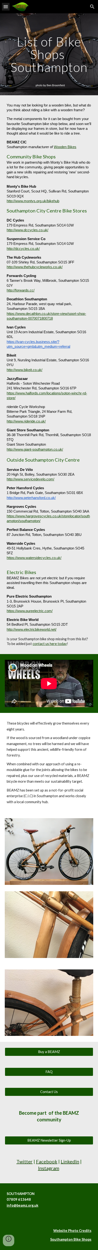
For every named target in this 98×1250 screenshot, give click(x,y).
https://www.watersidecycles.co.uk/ (34, 558)
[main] (49, 54)
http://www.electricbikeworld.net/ (31, 629)
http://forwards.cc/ (20, 290)
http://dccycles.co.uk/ (23, 249)
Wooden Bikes (65, 147)
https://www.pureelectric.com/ (30, 611)
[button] (5, 6)
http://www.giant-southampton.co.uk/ (35, 449)
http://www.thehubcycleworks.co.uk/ (35, 267)
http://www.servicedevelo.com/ (30, 479)
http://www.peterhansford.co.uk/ (31, 498)
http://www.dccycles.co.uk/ (27, 230)
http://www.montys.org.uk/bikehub (33, 201)
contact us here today (50, 644)
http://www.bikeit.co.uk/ (24, 370)
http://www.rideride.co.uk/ (26, 421)
